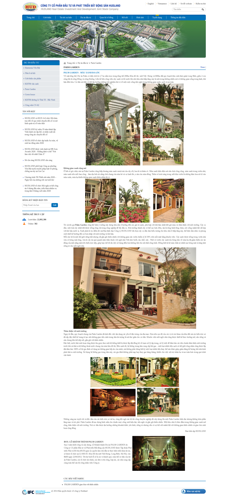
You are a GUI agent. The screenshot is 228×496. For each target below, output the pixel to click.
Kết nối (125, 17)
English (151, 4)
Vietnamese (162, 4)
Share (202, 67)
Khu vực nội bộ (193, 491)
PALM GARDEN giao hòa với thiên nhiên (81, 484)
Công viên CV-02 (32, 105)
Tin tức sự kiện (66, 17)
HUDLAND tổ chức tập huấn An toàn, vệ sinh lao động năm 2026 (41, 141)
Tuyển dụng (157, 17)
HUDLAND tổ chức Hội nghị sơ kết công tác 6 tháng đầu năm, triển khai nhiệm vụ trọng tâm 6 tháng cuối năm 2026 (41, 188)
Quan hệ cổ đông (106, 17)
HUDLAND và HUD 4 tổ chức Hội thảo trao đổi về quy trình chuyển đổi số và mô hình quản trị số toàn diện (41, 121)
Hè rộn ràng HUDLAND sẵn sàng (38, 160)
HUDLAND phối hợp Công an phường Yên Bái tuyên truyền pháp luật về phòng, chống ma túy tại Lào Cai (41, 168)
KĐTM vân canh (32, 84)
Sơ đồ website (186, 4)
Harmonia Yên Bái (32, 68)
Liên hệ (174, 4)
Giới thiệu (47, 17)
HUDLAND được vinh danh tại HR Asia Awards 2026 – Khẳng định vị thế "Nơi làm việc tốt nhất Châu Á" (41, 151)
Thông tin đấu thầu (178, 17)
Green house (30, 94)
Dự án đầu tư (85, 17)
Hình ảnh (140, 17)
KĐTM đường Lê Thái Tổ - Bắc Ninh (40, 100)
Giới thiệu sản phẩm (33, 78)
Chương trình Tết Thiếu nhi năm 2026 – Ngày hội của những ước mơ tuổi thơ (40, 178)
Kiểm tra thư (201, 4)
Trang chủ (31, 17)
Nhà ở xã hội (30, 73)
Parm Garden (30, 89)
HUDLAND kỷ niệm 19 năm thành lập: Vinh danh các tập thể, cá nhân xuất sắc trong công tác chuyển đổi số (40, 132)
